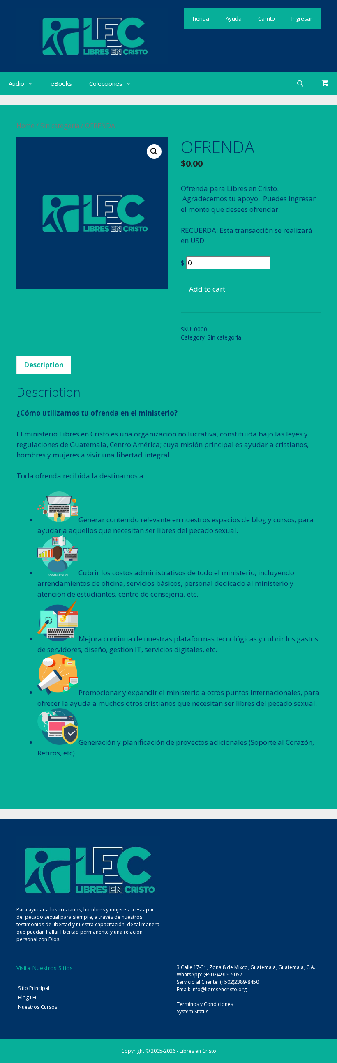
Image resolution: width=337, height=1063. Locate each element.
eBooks (61, 83)
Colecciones (105, 83)
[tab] (43, 365)
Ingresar (301, 18)
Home (25, 125)
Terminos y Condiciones (205, 1004)
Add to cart (207, 289)
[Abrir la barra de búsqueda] (300, 83)
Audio (16, 83)
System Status (192, 1011)
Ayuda (234, 18)
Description (44, 365)
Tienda (200, 18)
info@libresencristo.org (219, 989)
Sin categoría (59, 125)
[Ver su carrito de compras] (325, 83)
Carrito (266, 18)
